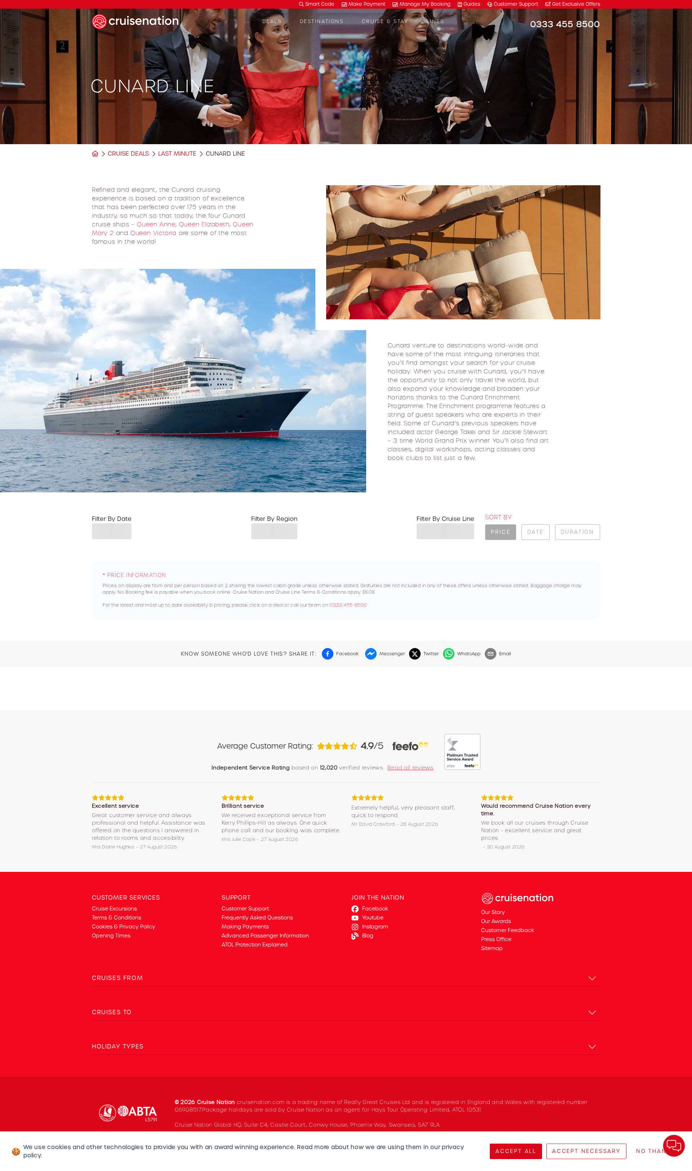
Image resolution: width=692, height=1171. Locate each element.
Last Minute (177, 154)
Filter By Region (274, 519)
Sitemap (492, 948)
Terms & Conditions (116, 917)
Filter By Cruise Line (445, 519)
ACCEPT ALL (516, 1151)
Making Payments (245, 926)
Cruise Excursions (114, 908)
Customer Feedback (507, 930)
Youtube (372, 917)
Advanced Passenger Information (265, 935)
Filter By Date (112, 519)
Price (500, 532)
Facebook (375, 908)
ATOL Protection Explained (255, 944)
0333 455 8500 (348, 605)
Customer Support (516, 4)
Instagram (375, 926)
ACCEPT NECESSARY (586, 1151)
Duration (577, 532)
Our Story (493, 912)
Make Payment (367, 4)
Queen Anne (156, 224)
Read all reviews (410, 767)
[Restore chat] (674, 1146)
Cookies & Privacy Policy (123, 926)
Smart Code (319, 4)
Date (535, 532)
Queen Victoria (153, 232)
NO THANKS (655, 1151)
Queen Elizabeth (204, 224)
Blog (367, 935)
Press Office (496, 939)
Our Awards (496, 921)
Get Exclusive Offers (575, 4)
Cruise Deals (128, 154)
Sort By (498, 517)
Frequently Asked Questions (257, 917)
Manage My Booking (425, 4)
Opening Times (111, 935)
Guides (471, 4)
